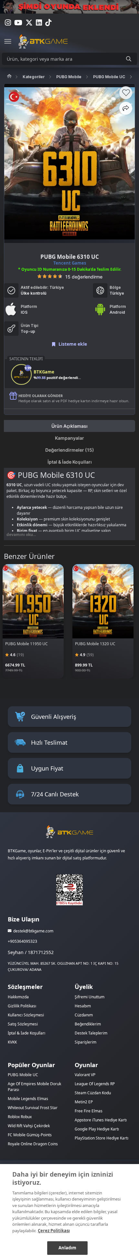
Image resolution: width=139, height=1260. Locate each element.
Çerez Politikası (54, 1231)
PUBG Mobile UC (109, 76)
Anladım (68, 1248)
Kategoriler (34, 76)
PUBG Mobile (68, 76)
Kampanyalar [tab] (69, 438)
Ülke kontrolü (33, 293)
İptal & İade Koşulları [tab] (70, 462)
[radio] (39, 276)
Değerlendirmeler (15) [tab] (69, 450)
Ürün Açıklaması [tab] (69, 426)
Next (130, 607)
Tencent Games (69, 263)
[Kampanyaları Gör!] (69, 7)
